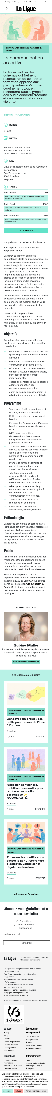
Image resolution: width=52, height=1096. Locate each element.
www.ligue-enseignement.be (16, 995)
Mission (29, 1060)
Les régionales (10, 1048)
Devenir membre (11, 1045)
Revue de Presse (25, 925)
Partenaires (9, 1050)
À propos (7, 1033)
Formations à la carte (13, 1066)
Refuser (18, 1091)
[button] (46, 8)
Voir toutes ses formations (26, 662)
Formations (25, 921)
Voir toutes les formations (26, 894)
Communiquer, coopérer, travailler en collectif (24, 49)
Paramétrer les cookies (36, 1091)
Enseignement (32, 1040)
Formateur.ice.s (10, 1069)
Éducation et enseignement (33, 1030)
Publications (25, 928)
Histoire (7, 1039)
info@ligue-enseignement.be (16, 993)
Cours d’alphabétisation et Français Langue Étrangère (36, 1065)
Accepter (7, 1091)
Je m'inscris (26, 230)
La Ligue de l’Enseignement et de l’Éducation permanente (26, 2)
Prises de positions (12, 1042)
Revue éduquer (32, 1037)
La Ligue (26, 8)
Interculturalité (33, 1056)
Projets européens (33, 1048)
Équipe (7, 1036)
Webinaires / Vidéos (34, 1045)
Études (29, 1042)
